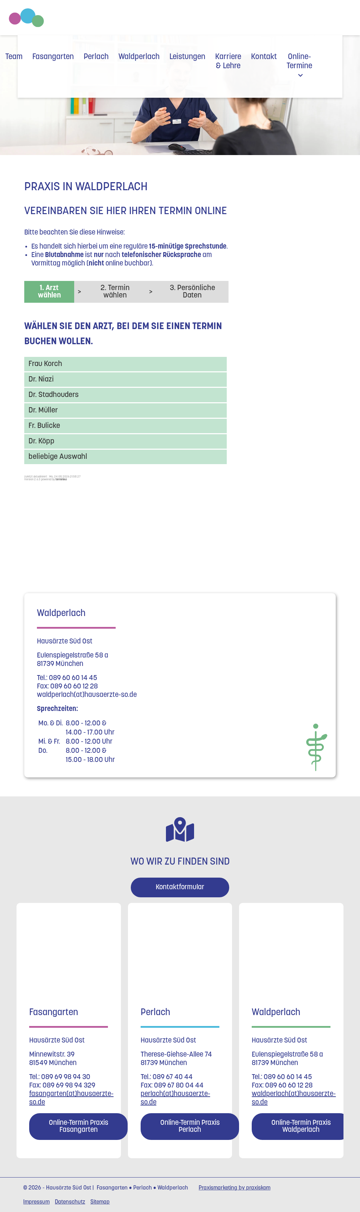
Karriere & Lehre (228, 61)
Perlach (96, 57)
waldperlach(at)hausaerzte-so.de (87, 695)
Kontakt (264, 57)
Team (13, 57)
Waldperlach (139, 57)
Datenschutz (70, 1202)
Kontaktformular (180, 887)
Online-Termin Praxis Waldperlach (301, 1127)
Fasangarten (53, 57)
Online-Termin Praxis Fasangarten (78, 1127)
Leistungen (187, 57)
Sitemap (100, 1202)
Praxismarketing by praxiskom (234, 1188)
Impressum (36, 1202)
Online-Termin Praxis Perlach (189, 1127)
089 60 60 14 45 (73, 678)
